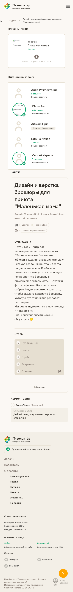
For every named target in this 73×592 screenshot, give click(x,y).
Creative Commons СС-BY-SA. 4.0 (19, 588)
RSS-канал (14, 566)
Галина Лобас (40, 139)
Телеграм (13, 559)
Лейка (7, 543)
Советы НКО (16, 497)
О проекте (11, 471)
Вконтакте (47, 559)
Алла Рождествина (44, 90)
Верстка (25, 225)
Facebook (36, 57)
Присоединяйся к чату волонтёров (30, 449)
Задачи (12, 20)
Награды (15, 487)
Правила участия (19, 476)
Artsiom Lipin (39, 124)
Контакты (15, 502)
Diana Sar (38, 106)
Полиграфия (41, 225)
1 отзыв (31, 49)
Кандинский (43, 543)
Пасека (14, 481)
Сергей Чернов (23, 405)
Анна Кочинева (38, 45)
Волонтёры (11, 465)
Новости (14, 492)
